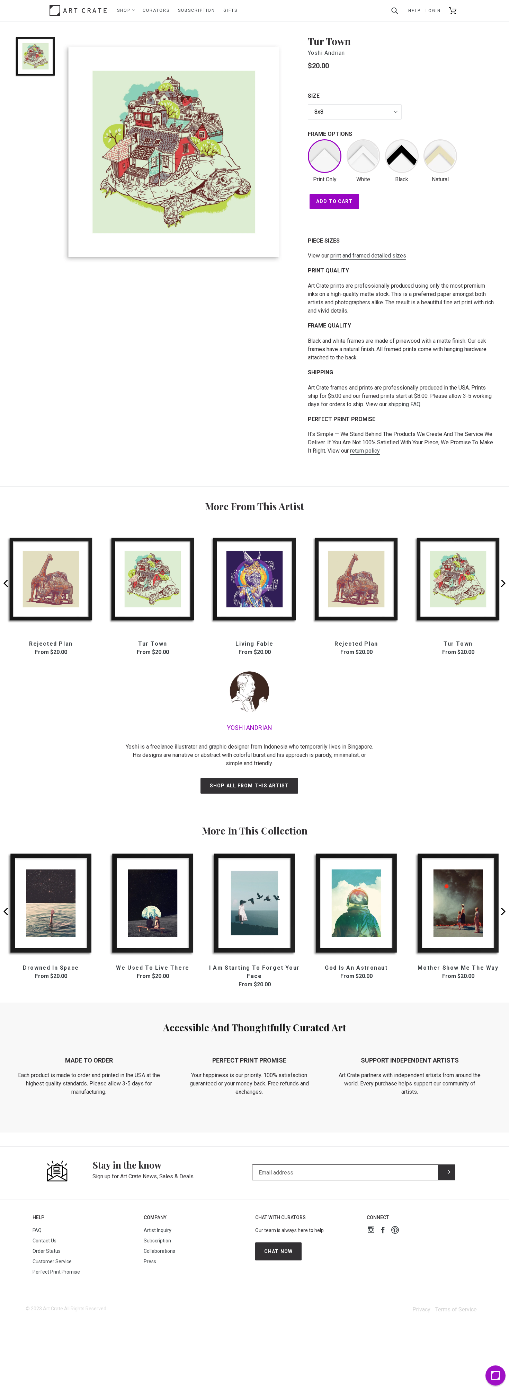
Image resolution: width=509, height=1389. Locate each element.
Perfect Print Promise (56, 1272)
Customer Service (52, 1261)
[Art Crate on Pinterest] (395, 1231)
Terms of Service (456, 1309)
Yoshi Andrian (326, 53)
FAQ (37, 1230)
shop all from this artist (249, 785)
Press (150, 1261)
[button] (501, 583)
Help (414, 10)
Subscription (196, 10)
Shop (124, 10)
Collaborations (159, 1251)
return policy (365, 450)
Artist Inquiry (157, 1230)
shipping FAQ (404, 404)
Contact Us (44, 1240)
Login (433, 10)
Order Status (47, 1251)
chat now (278, 1251)
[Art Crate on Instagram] (371, 1231)
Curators (156, 10)
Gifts (230, 10)
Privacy (421, 1309)
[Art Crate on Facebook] (382, 1231)
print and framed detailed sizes (368, 255)
